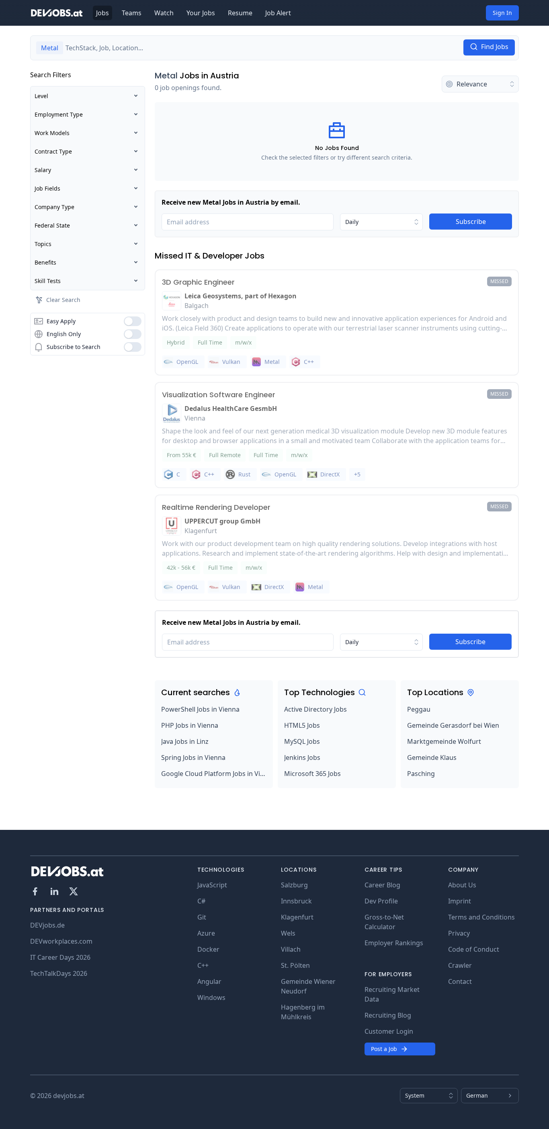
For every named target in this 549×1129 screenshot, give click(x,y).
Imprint (459, 901)
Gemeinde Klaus (432, 757)
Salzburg (294, 885)
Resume (240, 12)
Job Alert (278, 12)
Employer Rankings (394, 942)
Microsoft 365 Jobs (312, 773)
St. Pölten (295, 965)
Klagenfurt (297, 917)
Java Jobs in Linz (185, 741)
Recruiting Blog (388, 1015)
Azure (206, 933)
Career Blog (382, 885)
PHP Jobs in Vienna (189, 725)
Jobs (102, 12)
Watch (164, 12)
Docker (208, 949)
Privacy (459, 933)
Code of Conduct (473, 949)
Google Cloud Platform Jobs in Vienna (213, 773)
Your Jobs (200, 12)
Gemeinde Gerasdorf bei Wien (453, 725)
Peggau (418, 709)
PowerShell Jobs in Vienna (200, 709)
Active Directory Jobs (315, 709)
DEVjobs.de (47, 925)
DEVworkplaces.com (61, 941)
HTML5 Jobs (302, 725)
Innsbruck (296, 901)
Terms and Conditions (481, 917)
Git (201, 917)
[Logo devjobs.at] (56, 13)
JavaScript (212, 885)
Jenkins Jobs (302, 757)
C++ (203, 965)
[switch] (132, 321)
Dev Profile (381, 901)
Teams (131, 12)
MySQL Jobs (302, 741)
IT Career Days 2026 (60, 957)
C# (201, 901)
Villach (291, 949)
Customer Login (389, 1031)
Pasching (421, 773)
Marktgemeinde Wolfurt (444, 741)
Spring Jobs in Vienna (193, 757)
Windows (211, 997)
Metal (166, 75)
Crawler (460, 965)
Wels (288, 933)
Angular (209, 981)
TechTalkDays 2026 (58, 973)
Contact (460, 981)
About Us (462, 885)
